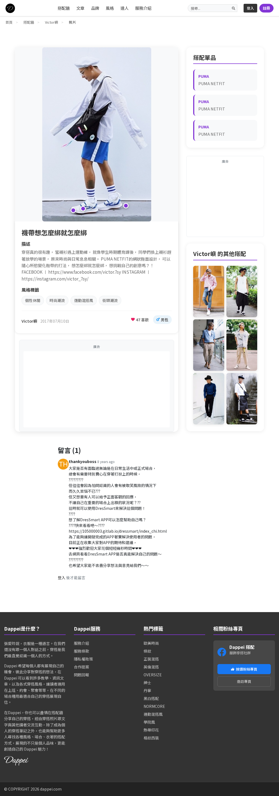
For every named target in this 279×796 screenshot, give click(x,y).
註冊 (266, 8)
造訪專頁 (244, 681)
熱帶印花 (151, 730)
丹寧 (147, 690)
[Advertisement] (96, 389)
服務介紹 (143, 8)
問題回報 (81, 674)
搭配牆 (63, 8)
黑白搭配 (151, 698)
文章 (80, 8)
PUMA (203, 76)
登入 (250, 8)
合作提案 (81, 666)
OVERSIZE (153, 674)
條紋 (147, 651)
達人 (124, 8)
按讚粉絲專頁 (246, 669)
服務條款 (81, 651)
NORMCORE (154, 706)
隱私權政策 (83, 659)
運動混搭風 (83, 300)
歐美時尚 (151, 643)
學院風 (149, 722)
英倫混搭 (151, 666)
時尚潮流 (57, 300)
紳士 (147, 682)
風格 (110, 8)
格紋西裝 (151, 738)
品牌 (95, 8)
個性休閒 (32, 300)
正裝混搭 (151, 659)
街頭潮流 (110, 300)
